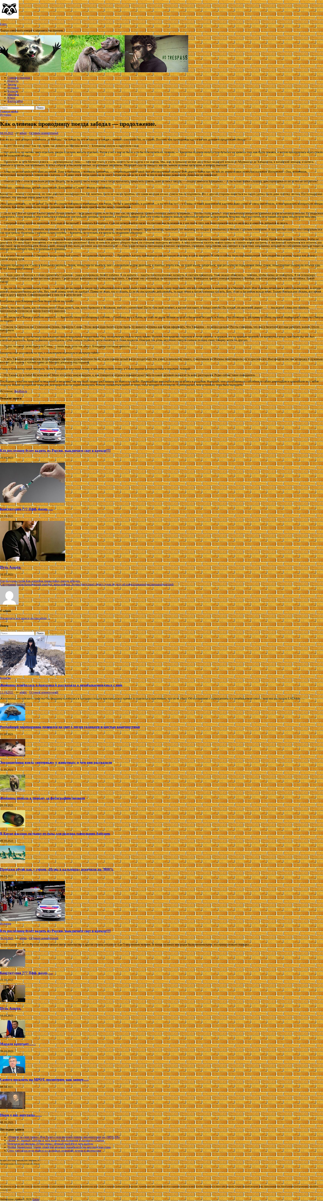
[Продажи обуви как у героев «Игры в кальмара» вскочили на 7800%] (12, 862)
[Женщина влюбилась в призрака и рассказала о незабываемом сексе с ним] (32, 674)
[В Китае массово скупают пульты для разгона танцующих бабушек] (12, 826)
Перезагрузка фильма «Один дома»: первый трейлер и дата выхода (50, 1143)
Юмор (11, 97)
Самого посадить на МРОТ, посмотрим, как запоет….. (44, 1079)
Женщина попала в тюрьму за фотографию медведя (42, 798)
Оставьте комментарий (43, 133)
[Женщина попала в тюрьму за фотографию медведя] (12, 790)
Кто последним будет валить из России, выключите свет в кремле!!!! (55, 450)
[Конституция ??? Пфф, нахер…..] (32, 501)
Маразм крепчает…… (18, 1044)
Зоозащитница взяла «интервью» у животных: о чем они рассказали (56, 762)
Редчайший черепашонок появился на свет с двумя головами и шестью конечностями (70, 727)
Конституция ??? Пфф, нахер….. (26, 509)
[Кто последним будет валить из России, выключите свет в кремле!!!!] (32, 443)
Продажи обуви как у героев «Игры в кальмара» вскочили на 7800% (56, 869)
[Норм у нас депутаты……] (12, 1107)
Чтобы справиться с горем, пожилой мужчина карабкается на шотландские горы (59, 1147)
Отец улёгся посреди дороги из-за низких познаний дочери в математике (54, 1150)
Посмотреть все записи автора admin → (25, 618)
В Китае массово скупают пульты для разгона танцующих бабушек (55, 834)
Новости (13, 81)
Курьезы (12, 91)
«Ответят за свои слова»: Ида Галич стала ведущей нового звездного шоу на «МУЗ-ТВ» (63, 1137)
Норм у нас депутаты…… (21, 1115)
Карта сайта (15, 101)
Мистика (13, 94)
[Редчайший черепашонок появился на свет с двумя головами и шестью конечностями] (12, 719)
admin (23, 133)
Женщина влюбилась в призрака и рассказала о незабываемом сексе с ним (61, 685)
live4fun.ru (20, 391)
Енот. (3, 24)
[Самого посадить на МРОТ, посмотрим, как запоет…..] (12, 1072)
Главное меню (9, 111)
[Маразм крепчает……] (12, 1036)
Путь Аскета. (10, 567)
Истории (13, 87)
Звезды (11, 84)
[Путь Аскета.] (32, 560)
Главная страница (18, 77)
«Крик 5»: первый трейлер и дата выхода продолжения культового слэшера (55, 1140)
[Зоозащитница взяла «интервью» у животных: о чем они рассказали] (12, 755)
